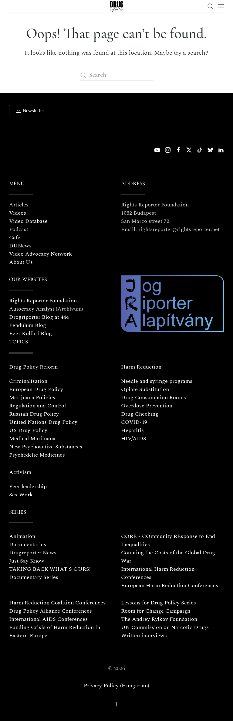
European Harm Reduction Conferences (169, 585)
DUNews (20, 246)
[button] (210, 6)
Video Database (28, 221)
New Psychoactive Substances (45, 447)
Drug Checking (139, 414)
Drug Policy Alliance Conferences (50, 611)
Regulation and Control (37, 406)
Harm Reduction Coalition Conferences (57, 603)
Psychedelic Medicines (37, 455)
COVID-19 (134, 422)
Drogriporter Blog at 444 (39, 317)
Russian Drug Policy (34, 414)
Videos (17, 213)
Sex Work (21, 495)
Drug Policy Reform (33, 367)
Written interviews (144, 635)
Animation (22, 536)
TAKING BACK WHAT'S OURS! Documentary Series (50, 573)
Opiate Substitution (145, 389)
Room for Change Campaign (155, 611)
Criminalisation (28, 381)
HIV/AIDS (133, 438)
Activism (20, 472)
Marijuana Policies (32, 397)
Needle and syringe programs (156, 381)
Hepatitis (132, 430)
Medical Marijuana (32, 438)
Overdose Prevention (146, 406)
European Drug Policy (36, 389)
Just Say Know (26, 561)
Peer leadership (28, 486)
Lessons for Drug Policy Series (158, 603)
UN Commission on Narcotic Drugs (165, 627)
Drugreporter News (32, 553)
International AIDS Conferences (48, 619)
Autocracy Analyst (31, 309)
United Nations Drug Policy (43, 422)
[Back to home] (116, 6)
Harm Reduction (141, 367)
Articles (19, 205)
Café (14, 237)
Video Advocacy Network (40, 254)
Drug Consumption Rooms (153, 397)
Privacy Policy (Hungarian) (116, 686)
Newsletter (33, 111)
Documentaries (27, 544)
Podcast (18, 229)
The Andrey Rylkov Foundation (159, 619)
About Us (21, 262)
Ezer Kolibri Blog (30, 333)
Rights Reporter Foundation (43, 301)
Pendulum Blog (27, 325)
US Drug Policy (28, 430)
